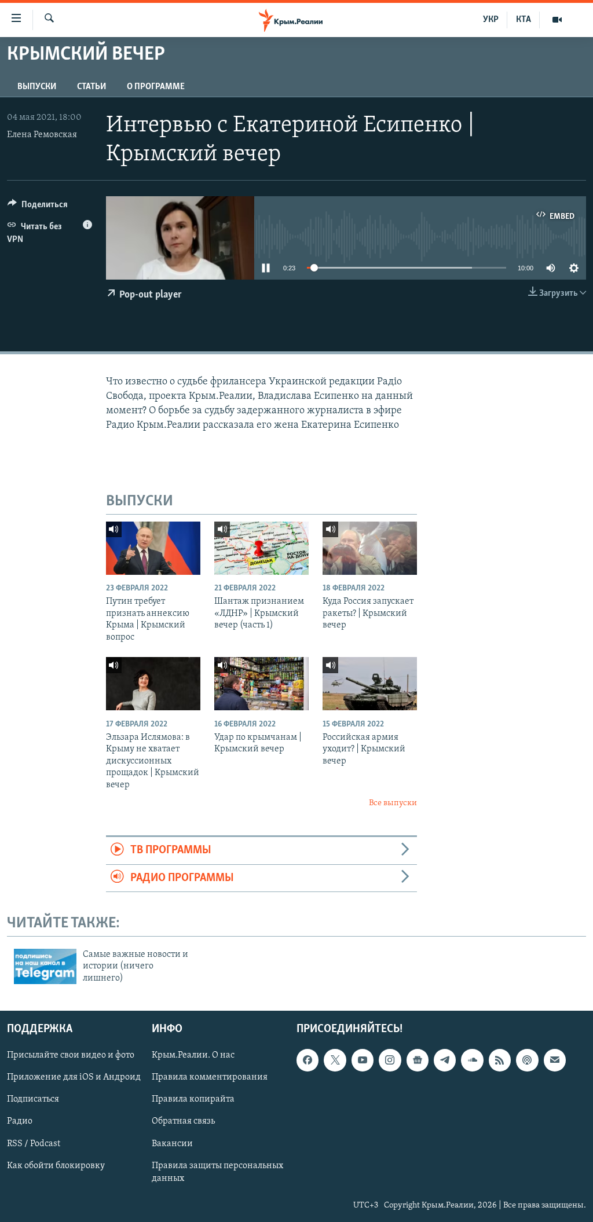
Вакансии (172, 1143)
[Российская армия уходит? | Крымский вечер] (370, 683)
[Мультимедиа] (557, 20)
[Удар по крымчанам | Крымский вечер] (261, 683)
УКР (491, 19)
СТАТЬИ (91, 86)
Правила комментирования (210, 1077)
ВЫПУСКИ (36, 86)
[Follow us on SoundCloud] (472, 1060)
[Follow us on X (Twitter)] (335, 1060)
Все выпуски (393, 803)
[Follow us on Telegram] (445, 1060)
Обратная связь (183, 1121)
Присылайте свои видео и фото (70, 1055)
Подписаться (33, 1099)
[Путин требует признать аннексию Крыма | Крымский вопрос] (153, 548)
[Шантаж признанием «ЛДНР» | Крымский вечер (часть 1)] (261, 548)
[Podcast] (527, 1060)
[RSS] (500, 1060)
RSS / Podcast (33, 1143)
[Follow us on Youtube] (363, 1060)
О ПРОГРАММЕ (156, 86)
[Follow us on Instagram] (390, 1060)
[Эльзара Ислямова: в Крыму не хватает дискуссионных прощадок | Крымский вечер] (153, 683)
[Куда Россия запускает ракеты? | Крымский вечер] (370, 548)
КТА (523, 19)
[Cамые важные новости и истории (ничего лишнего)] (45, 966)
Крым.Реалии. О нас (193, 1055)
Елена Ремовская (42, 135)
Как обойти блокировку (56, 1165)
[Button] (38, 207)
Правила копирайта (193, 1099)
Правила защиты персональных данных (217, 1172)
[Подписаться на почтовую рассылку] (555, 1060)
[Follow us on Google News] (418, 1060)
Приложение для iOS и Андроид (74, 1077)
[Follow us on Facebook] (307, 1060)
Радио (19, 1121)
